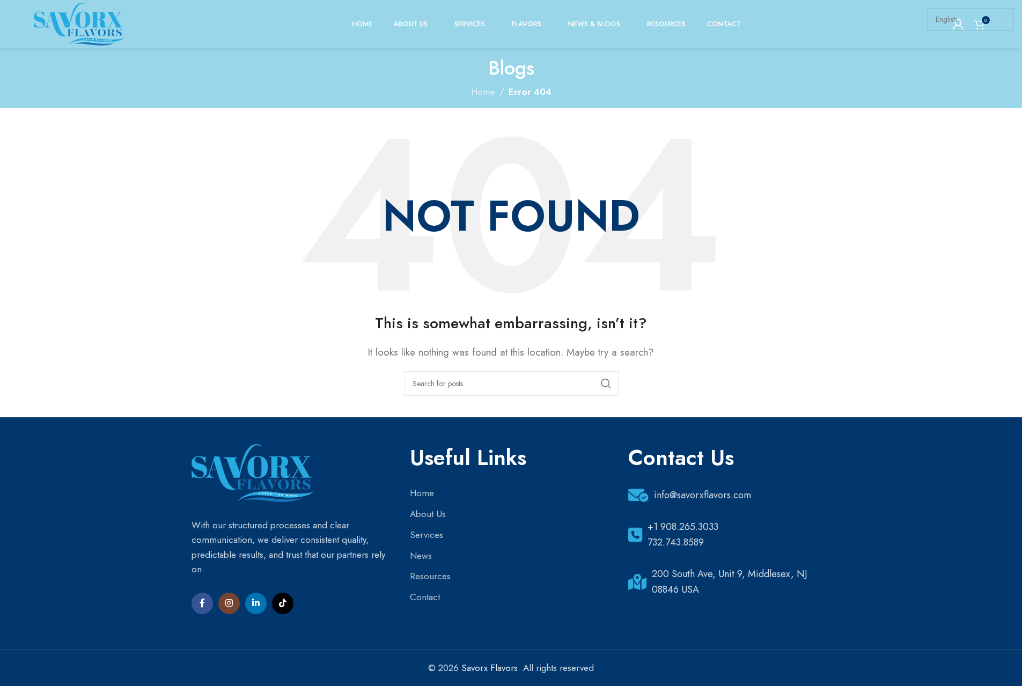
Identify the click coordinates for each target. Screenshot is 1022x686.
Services (426, 534)
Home (422, 492)
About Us (428, 513)
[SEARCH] (606, 383)
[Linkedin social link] (256, 603)
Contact (425, 597)
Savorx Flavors (489, 667)
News (421, 555)
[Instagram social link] (229, 603)
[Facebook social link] (202, 603)
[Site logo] (79, 23)
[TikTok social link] (282, 603)
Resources (430, 576)
